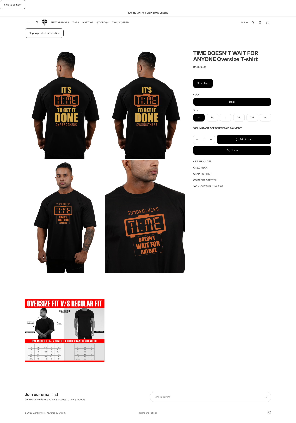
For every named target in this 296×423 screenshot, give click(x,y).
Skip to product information (44, 33)
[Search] (37, 22)
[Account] (260, 22)
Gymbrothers (39, 413)
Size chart (203, 83)
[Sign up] (266, 397)
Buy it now (232, 150)
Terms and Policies (148, 413)
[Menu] (29, 23)
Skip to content (12, 4)
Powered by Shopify (56, 413)
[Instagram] (269, 413)
